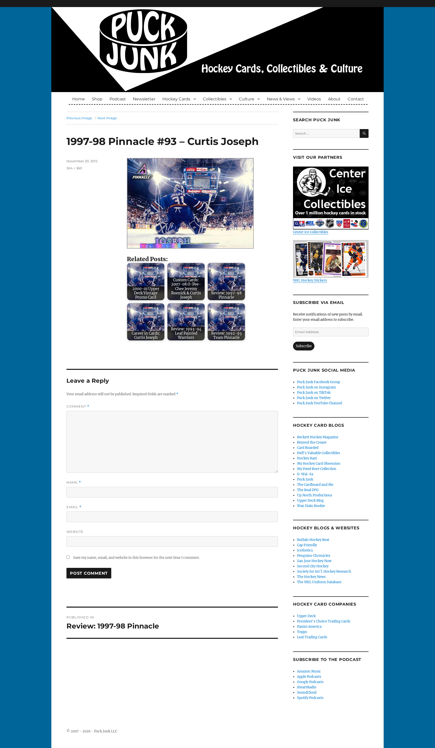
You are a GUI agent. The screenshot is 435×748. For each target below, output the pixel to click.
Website (75, 532)
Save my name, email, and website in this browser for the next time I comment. (136, 558)
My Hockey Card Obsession (318, 463)
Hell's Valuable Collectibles (318, 453)
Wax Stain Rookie (311, 506)
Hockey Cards (176, 99)
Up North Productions (314, 495)
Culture (246, 99)
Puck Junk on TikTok (314, 392)
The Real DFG (308, 490)
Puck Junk (305, 479)
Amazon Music (309, 671)
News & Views (281, 99)
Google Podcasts (310, 682)
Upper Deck (306, 616)
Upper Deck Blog (310, 500)
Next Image (107, 118)
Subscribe (304, 346)
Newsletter (144, 99)
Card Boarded (307, 448)
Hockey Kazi (307, 458)
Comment (77, 406)
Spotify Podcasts (310, 698)
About (334, 99)
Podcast (118, 99)
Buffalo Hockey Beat (313, 540)
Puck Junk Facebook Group (318, 382)
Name (73, 482)
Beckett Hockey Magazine (317, 437)
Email (74, 507)
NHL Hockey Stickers (310, 280)
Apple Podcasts (309, 677)
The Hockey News (311, 577)
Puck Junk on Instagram (316, 387)
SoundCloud (306, 692)
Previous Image (79, 118)
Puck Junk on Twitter (314, 398)
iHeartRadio (306, 687)
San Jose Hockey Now (314, 561)
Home (78, 99)
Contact (356, 99)
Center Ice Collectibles (310, 232)
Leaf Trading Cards (312, 637)
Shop (97, 99)
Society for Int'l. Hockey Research (324, 571)
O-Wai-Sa (305, 474)
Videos (314, 99)
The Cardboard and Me (315, 485)
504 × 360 (74, 168)
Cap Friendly (307, 545)
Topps (302, 632)
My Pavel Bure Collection (316, 469)
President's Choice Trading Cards (323, 621)
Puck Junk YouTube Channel (319, 403)
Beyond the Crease (312, 442)
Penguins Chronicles (313, 556)
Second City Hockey (313, 566)
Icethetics (305, 550)
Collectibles (214, 99)
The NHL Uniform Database (319, 582)
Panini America (309, 626)
